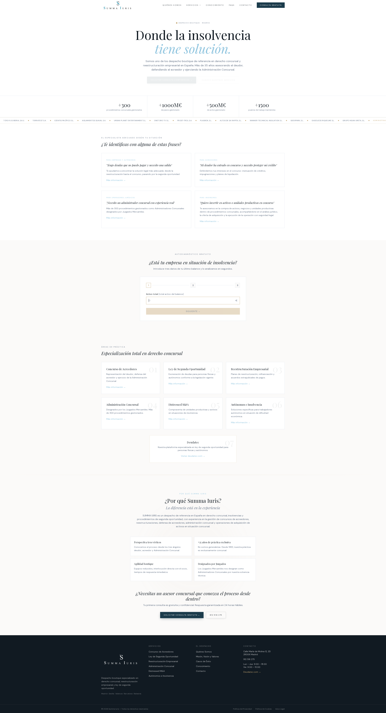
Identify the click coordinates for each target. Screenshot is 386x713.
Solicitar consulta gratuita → (182, 615)
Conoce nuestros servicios (218, 80)
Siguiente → (193, 311)
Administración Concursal (161, 666)
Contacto (245, 5)
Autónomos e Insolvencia (161, 675)
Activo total (165, 294)
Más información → (116, 180)
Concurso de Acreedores (161, 651)
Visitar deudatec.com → (193, 456)
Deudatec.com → (252, 672)
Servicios (192, 5)
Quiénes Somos (172, 5)
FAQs (232, 5)
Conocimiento (215, 5)
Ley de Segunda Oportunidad (163, 656)
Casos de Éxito (203, 661)
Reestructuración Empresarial (163, 661)
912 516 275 (216, 615)
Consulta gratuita (271, 5)
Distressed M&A (157, 671)
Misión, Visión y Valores (207, 656)
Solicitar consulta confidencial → (171, 80)
